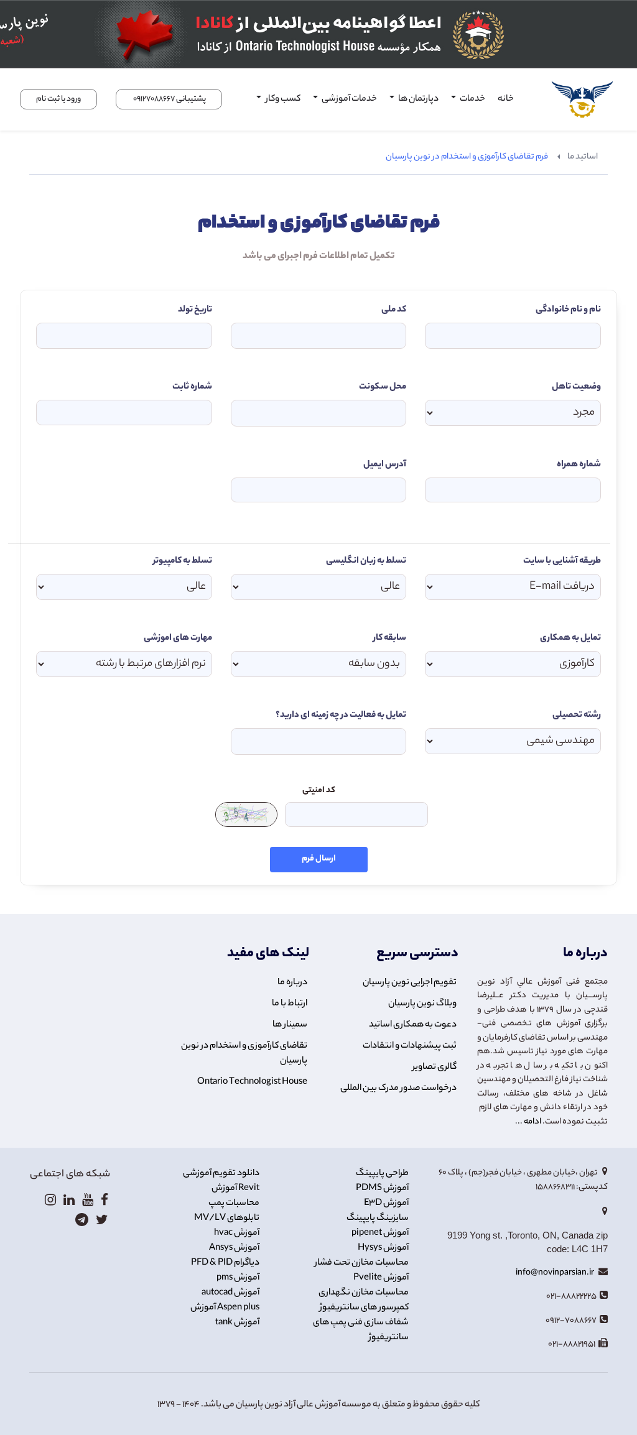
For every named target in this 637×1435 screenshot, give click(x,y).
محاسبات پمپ (233, 1203)
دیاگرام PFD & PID (225, 1263)
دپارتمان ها (418, 99)
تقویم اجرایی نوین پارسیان (410, 983)
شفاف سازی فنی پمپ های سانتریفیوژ (361, 1330)
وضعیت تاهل (576, 387)
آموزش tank (237, 1323)
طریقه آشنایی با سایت (562, 561)
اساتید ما (582, 157)
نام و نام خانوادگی (568, 310)
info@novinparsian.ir (555, 1273)
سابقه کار (389, 638)
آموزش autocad (230, 1293)
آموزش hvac (236, 1233)
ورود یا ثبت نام (58, 99)
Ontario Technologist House (252, 1082)
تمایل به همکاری (570, 638)
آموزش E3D (386, 1203)
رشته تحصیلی (576, 715)
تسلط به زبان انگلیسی (366, 561)
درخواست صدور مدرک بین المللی (398, 1088)
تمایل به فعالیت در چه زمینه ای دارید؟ (341, 715)
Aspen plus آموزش (224, 1308)
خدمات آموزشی (348, 99)
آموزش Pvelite (381, 1278)
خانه (506, 99)
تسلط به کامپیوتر (182, 561)
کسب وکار (282, 99)
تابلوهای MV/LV (226, 1218)
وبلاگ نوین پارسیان (422, 1004)
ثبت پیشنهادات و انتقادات (410, 1046)
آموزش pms (237, 1278)
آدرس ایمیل (384, 465)
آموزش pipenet (380, 1233)
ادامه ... (528, 1122)
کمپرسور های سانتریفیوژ (364, 1308)
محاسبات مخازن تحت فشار (362, 1263)
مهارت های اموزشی (178, 638)
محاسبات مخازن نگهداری (363, 1293)
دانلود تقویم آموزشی (221, 1173)
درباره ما (292, 983)
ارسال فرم (319, 859)
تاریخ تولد (195, 310)
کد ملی (393, 310)
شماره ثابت (192, 387)
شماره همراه (579, 465)
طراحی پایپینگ (382, 1173)
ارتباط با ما (289, 1004)
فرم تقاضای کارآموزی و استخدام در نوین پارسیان (467, 157)
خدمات (471, 99)
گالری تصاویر (434, 1067)
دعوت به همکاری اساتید (413, 1025)
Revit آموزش (235, 1188)
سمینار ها (289, 1025)
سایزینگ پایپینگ (377, 1218)
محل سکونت (382, 387)
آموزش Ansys (234, 1248)
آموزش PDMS (382, 1188)
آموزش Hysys (383, 1248)
